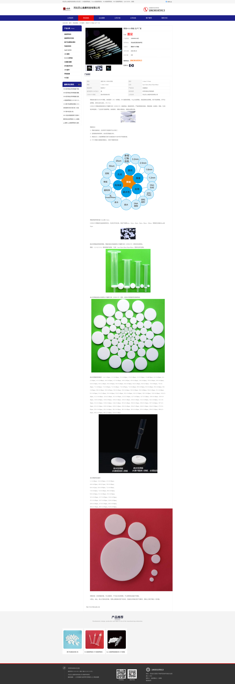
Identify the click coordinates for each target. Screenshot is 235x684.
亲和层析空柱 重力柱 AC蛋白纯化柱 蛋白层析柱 (72, 108)
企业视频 (102, 18)
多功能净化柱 (68, 66)
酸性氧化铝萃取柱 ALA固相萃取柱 (72, 119)
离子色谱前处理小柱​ (95, 652)
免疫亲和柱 (67, 46)
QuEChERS (68, 50)
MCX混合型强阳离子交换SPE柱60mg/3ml (72, 115)
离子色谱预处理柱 (69, 42)
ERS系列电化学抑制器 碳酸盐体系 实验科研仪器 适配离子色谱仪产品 (72, 92)
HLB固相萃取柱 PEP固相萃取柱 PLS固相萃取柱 (120, 652)
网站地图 (96, 677)
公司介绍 (117, 18)
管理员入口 (90, 677)
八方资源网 (78, 677)
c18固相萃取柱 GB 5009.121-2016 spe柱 (72, 100)
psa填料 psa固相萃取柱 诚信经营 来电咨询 (72, 123)
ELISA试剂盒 (68, 58)
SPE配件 (81, 23)
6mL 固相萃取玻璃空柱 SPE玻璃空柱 (73, 652)
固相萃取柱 (67, 34)
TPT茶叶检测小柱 (68, 111)
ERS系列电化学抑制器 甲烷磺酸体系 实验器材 (72, 89)
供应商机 (86, 18)
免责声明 (84, 677)
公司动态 (133, 18)
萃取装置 (67, 74)
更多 (79, 84)
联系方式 (164, 18)
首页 (70, 23)
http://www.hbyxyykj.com (93, 607)
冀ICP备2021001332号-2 (86, 671)
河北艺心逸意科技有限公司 (75, 674)
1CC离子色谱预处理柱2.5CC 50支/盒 (72, 104)
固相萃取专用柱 (69, 38)
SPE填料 (67, 54)
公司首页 (70, 18)
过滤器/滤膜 (68, 62)
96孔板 (66, 77)
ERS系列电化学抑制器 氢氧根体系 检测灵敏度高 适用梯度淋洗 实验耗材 (72, 96)
